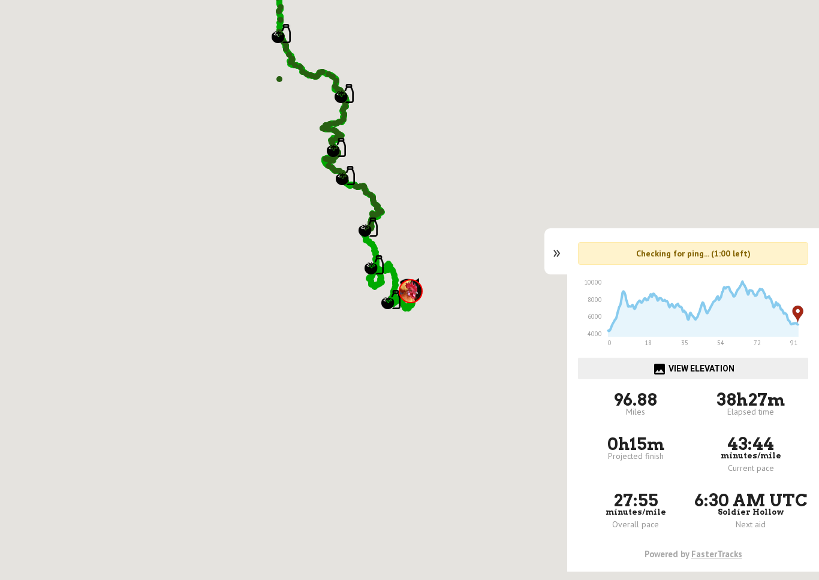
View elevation (693, 369)
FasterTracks (716, 554)
